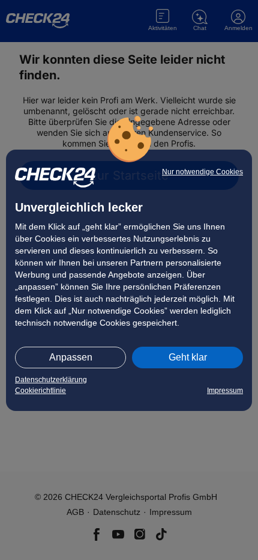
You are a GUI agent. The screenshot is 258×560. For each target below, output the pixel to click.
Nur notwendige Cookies (202, 172)
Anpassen (70, 357)
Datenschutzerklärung (51, 380)
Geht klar (188, 357)
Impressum (225, 390)
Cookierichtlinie (40, 390)
